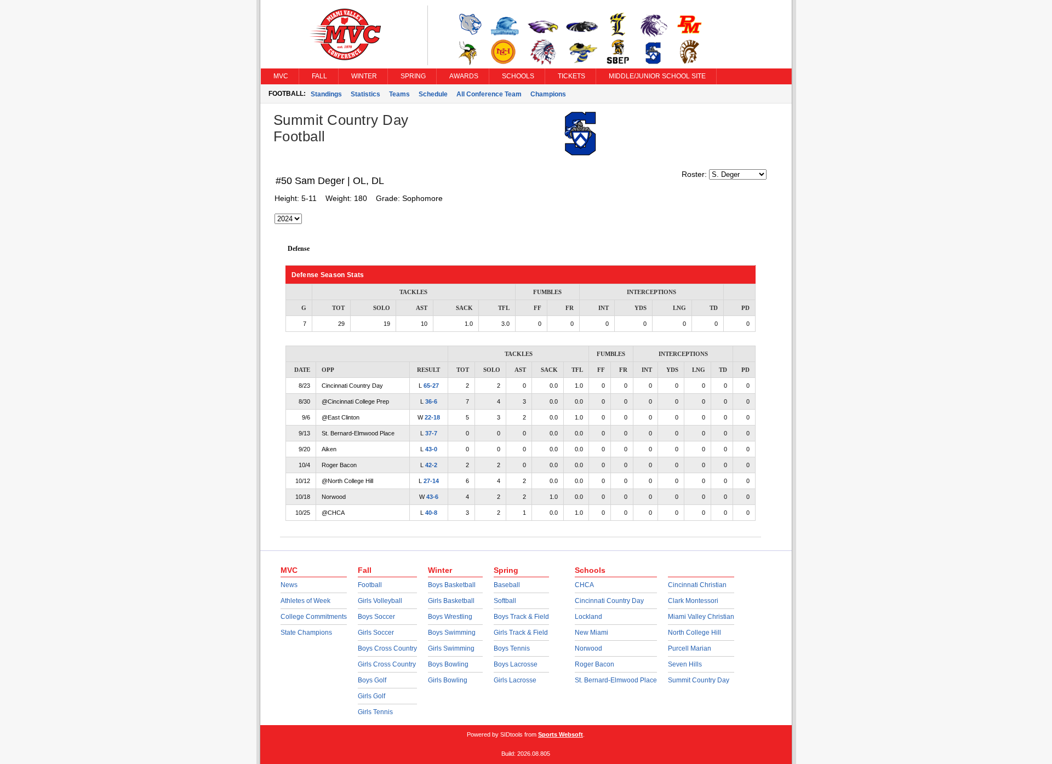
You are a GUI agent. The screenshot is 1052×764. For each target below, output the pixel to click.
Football (370, 585)
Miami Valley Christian (701, 617)
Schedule (433, 94)
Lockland (588, 617)
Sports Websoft (560, 734)
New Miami (591, 632)
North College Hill (694, 632)
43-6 (432, 496)
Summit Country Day (698, 680)
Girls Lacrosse (515, 680)
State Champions (306, 632)
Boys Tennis (512, 648)
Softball (505, 601)
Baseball (507, 585)
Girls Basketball (451, 601)
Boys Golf (372, 680)
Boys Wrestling (450, 617)
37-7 (431, 433)
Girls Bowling (447, 680)
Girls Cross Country (387, 664)
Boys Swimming (452, 632)
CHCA (584, 585)
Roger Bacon (594, 664)
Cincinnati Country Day (609, 601)
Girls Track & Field (521, 632)
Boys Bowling (448, 664)
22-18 (432, 417)
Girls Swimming (451, 648)
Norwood (588, 648)
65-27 (431, 385)
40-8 (431, 512)
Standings (326, 94)
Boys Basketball (452, 585)
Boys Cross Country (387, 648)
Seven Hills (685, 664)
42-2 (431, 465)
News (289, 585)
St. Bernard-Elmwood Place (616, 680)
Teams (399, 94)
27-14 (431, 481)
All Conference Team (489, 94)
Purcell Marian (689, 648)
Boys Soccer (376, 617)
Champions (548, 94)
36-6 (431, 401)
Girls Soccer (376, 632)
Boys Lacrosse (516, 664)
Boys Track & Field (521, 617)
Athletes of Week (305, 601)
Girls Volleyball (380, 601)
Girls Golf (371, 696)
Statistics (365, 94)
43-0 (431, 449)
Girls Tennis (375, 712)
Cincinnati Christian (697, 585)
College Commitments (314, 617)
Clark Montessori (693, 601)
